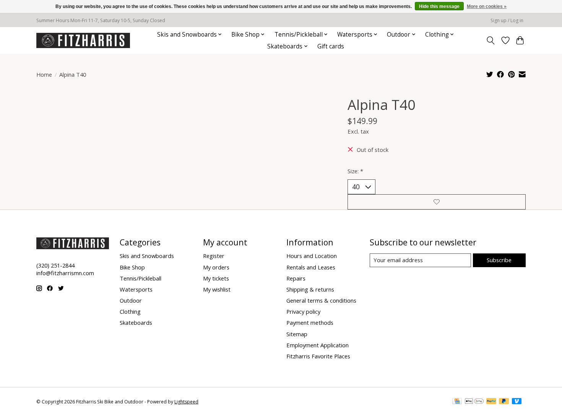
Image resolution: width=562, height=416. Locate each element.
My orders (216, 267)
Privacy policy (303, 311)
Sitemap (296, 334)
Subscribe (499, 260)
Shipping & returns (310, 289)
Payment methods (309, 322)
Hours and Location (311, 256)
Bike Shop (132, 267)
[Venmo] (517, 402)
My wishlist (217, 289)
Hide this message (439, 6)
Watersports (136, 289)
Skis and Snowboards (147, 256)
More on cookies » (487, 6)
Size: (355, 171)
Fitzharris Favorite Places (318, 356)
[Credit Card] (457, 402)
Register (213, 256)
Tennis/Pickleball (140, 278)
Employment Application (317, 345)
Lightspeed (186, 401)
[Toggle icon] (490, 40)
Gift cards (330, 46)
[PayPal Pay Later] (504, 402)
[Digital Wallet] (474, 402)
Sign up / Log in (507, 20)
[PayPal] (491, 402)
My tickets (216, 278)
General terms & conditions (321, 300)
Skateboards (136, 322)
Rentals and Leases (310, 267)
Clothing (130, 311)
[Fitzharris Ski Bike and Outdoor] (83, 40)
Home (44, 74)
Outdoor (131, 300)
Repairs (295, 278)
